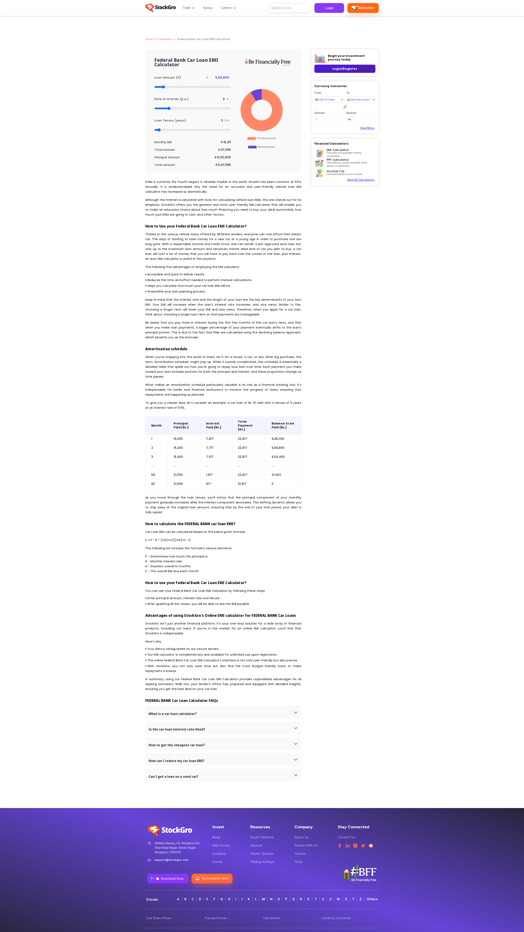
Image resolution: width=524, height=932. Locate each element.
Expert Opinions (262, 837)
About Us (301, 837)
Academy (219, 853)
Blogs (216, 837)
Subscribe (366, 8)
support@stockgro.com (171, 860)
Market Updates (262, 853)
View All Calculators (360, 180)
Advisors (256, 845)
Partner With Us (306, 845)
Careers (300, 853)
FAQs (298, 862)
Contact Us (346, 837)
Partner (208, 8)
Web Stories (221, 845)
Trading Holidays (262, 862)
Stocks (217, 862)
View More (367, 128)
